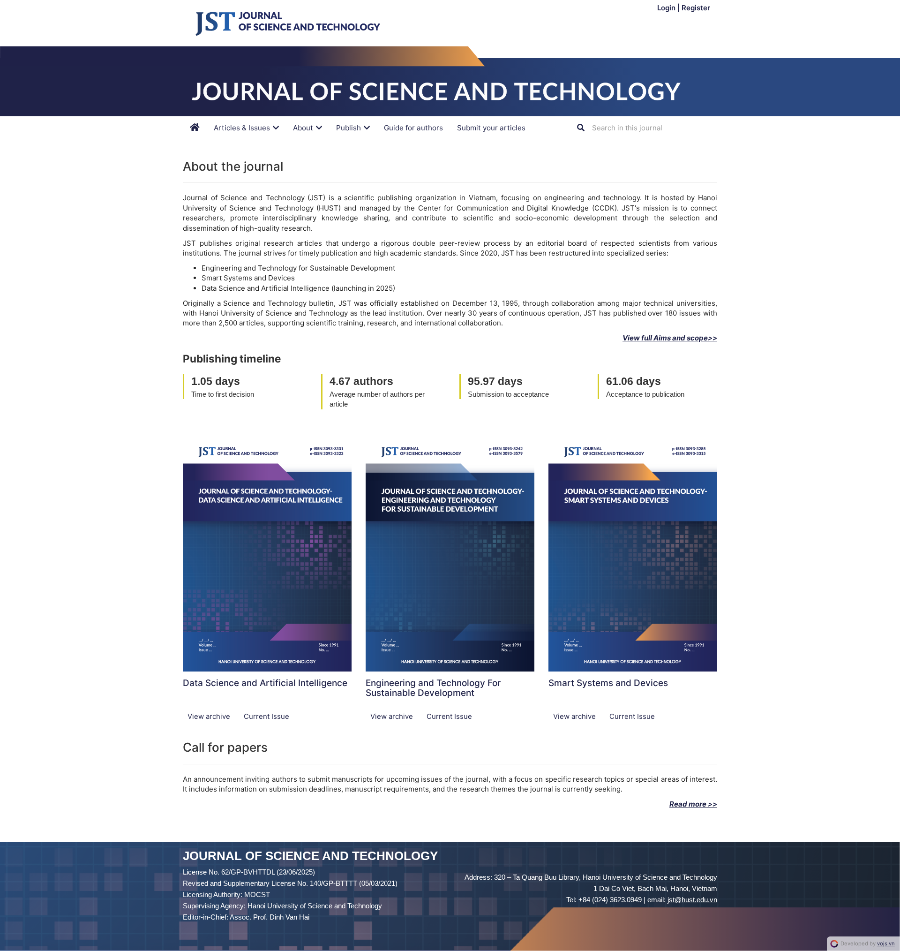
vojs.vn (886, 943)
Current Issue (266, 716)
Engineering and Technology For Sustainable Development (433, 688)
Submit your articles (491, 127)
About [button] (304, 127)
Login (667, 7)
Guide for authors (413, 127)
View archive (210, 716)
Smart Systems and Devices (608, 683)
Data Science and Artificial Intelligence (265, 683)
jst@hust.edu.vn (692, 900)
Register (696, 7)
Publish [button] (349, 127)
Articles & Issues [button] (243, 127)
